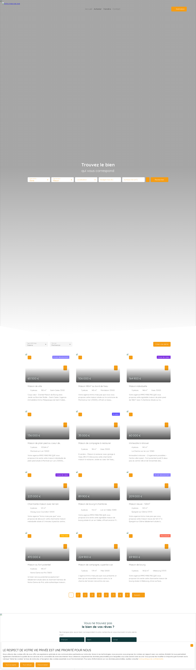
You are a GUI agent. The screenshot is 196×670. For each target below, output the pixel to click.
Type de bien (56, 178)
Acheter (98, 9)
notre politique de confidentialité (151, 659)
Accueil (88, 9)
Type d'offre (32, 178)
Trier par (53, 343)
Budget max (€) (106, 180)
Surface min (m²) (131, 180)
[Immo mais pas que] (18, 9)
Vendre (107, 9)
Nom (89, 640)
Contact (116, 9)
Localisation (82, 180)
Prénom (64, 640)
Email (115, 640)
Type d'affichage (32, 343)
